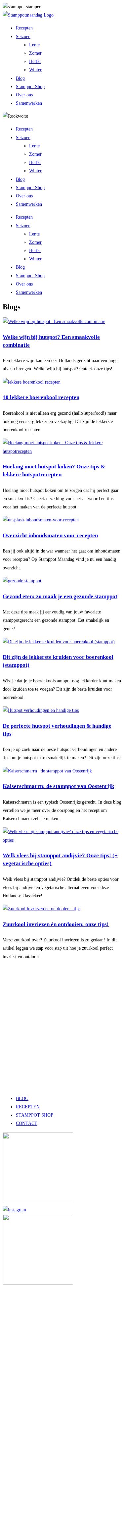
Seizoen (23, 36)
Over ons (24, 94)
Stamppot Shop (30, 86)
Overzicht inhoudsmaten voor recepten (50, 535)
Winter (35, 69)
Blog (20, 78)
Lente (34, 44)
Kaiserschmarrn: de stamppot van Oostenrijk (58, 786)
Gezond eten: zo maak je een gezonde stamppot (60, 596)
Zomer (35, 53)
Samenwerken (29, 103)
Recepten (24, 28)
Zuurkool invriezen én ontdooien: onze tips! (56, 924)
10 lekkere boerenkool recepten (41, 397)
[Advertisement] (62, 1028)
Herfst (35, 61)
